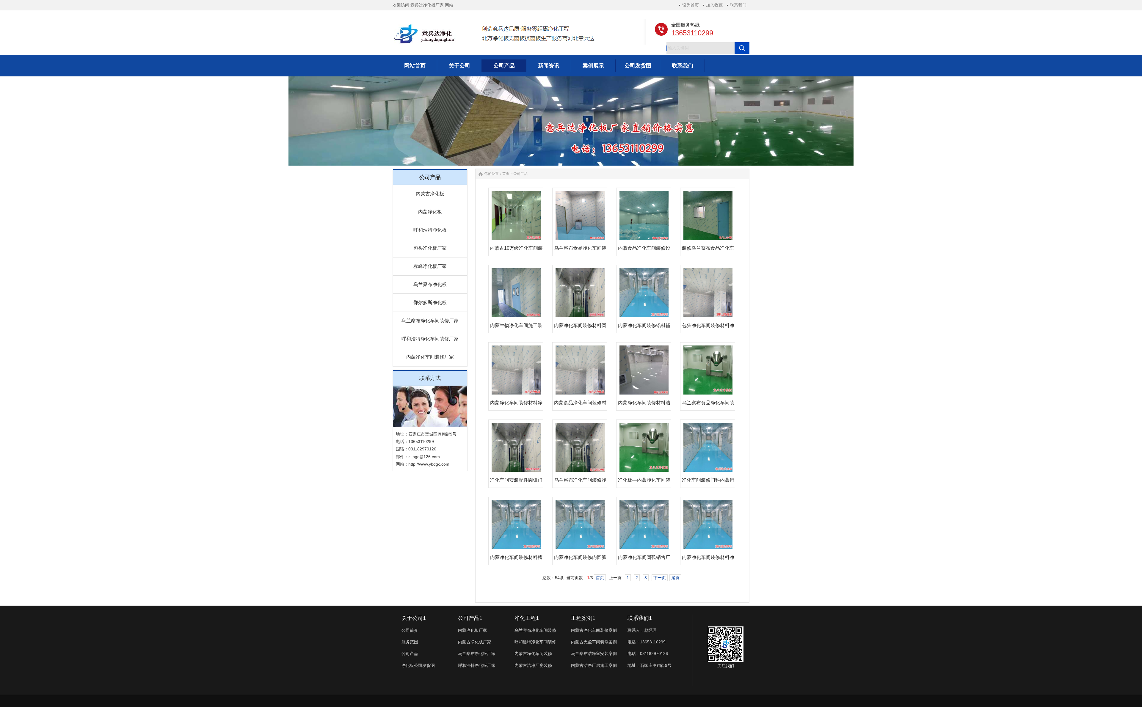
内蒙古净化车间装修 (533, 653)
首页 (505, 174)
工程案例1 (583, 618)
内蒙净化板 (430, 211)
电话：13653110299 (647, 642)
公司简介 (409, 630)
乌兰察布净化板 (430, 284)
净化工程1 (526, 618)
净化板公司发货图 (418, 665)
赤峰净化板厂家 (430, 266)
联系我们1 (640, 618)
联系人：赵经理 (642, 630)
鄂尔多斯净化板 (430, 302)
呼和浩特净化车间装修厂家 (430, 338)
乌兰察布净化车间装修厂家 (430, 320)
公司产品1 (470, 618)
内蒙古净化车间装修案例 (594, 630)
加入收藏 (714, 5)
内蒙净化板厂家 (472, 630)
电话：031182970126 (648, 653)
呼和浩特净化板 (430, 229)
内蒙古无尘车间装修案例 (594, 642)
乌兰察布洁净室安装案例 (594, 653)
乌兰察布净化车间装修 (535, 630)
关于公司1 (413, 618)
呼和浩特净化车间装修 (535, 642)
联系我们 (738, 5)
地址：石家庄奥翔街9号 (650, 665)
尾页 (675, 577)
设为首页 (690, 5)
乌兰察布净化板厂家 (476, 653)
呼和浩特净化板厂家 (476, 665)
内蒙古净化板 (430, 193)
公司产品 (520, 174)
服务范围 (409, 642)
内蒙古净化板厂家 (474, 642)
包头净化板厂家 (430, 248)
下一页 (659, 577)
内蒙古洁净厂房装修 (533, 665)
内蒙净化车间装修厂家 (430, 356)
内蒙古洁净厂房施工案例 (594, 665)
